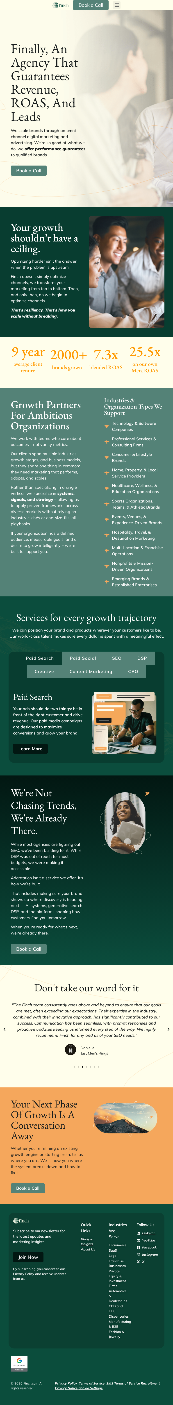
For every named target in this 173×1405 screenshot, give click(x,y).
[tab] (40, 658)
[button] (117, 5)
